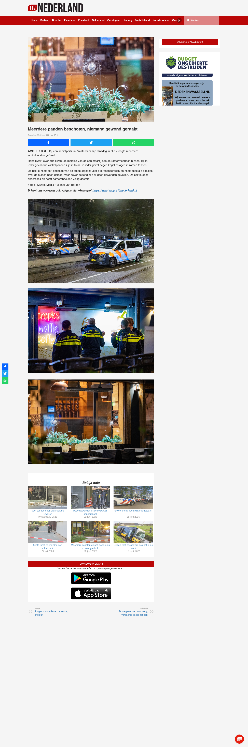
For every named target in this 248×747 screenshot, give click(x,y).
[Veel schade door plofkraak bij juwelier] (47, 497)
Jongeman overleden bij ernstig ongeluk (51, 611)
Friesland (83, 20)
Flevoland (70, 20)
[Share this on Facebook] (48, 142)
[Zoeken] (188, 20)
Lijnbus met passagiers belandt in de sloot (133, 546)
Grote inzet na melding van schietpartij (47, 546)
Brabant (44, 20)
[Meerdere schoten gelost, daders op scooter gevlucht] (90, 532)
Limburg (127, 20)
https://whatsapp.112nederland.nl (114, 190)
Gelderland (98, 20)
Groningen (113, 20)
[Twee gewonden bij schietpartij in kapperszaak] (90, 497)
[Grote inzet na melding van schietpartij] (47, 532)
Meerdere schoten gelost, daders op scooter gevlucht (90, 546)
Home (34, 20)
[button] (239, 739)
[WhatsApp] (133, 142)
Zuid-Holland (142, 20)
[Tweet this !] (91, 142)
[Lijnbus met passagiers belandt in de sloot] (133, 532)
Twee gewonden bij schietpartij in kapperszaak (90, 512)
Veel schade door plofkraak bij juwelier (48, 512)
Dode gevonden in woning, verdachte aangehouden (133, 611)
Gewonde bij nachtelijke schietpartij (133, 510)
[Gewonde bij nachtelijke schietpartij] (133, 497)
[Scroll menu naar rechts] (179, 20)
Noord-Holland (161, 20)
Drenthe (56, 20)
